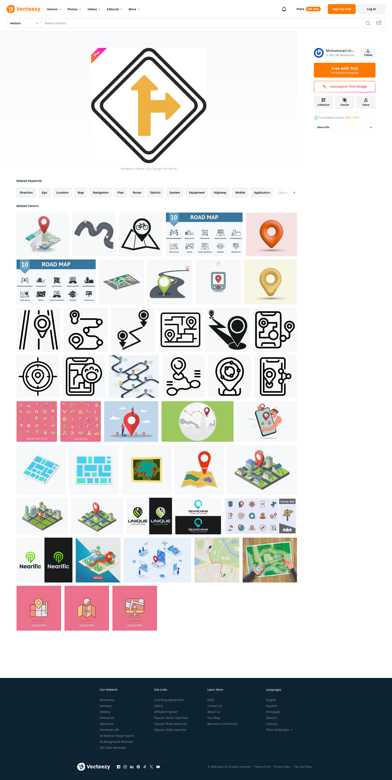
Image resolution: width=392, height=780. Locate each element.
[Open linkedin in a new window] (131, 766)
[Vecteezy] (23, 9)
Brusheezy (107, 700)
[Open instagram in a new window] (125, 766)
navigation (100, 192)
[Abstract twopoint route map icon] (133, 330)
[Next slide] (290, 193)
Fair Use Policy (303, 766)
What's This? (352, 117)
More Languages (277, 729)
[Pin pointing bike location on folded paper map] (141, 234)
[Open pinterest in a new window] (138, 766)
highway (220, 192)
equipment (197, 192)
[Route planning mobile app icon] (275, 330)
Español (271, 706)
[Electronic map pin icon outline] (229, 376)
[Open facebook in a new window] (118, 766)
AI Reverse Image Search (117, 736)
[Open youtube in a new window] (158, 766)
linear (283, 192)
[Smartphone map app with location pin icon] (84, 376)
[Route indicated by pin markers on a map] (228, 330)
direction (26, 192)
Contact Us (214, 706)
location (62, 192)
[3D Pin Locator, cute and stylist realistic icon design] (271, 234)
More (132, 9)
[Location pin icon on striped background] (38, 330)
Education (107, 724)
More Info (323, 127)
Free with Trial (344, 70)
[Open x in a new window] (151, 766)
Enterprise (107, 718)
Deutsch (271, 718)
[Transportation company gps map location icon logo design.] (149, 516)
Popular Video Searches (170, 730)
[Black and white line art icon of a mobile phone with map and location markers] (275, 376)
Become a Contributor (222, 724)
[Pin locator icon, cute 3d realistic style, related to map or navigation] (270, 282)
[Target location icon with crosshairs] (37, 376)
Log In (371, 9)
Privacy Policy (282, 766)
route (137, 192)
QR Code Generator (113, 748)
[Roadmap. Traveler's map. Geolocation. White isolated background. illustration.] (199, 469)
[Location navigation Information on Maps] (42, 234)
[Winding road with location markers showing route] (94, 234)
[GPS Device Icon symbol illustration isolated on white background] (218, 282)
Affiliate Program (165, 712)
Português (273, 712)
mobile (240, 192)
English (271, 700)
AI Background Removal (116, 742)
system (175, 192)
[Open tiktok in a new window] (145, 766)
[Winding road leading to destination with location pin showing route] (169, 282)
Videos (92, 9)
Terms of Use (262, 766)
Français (272, 724)
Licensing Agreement (169, 700)
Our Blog (213, 718)
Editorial (113, 9)
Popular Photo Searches (170, 724)
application (262, 192)
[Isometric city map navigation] (262, 469)
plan (120, 192)
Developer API (109, 730)
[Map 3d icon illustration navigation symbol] (41, 469)
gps (44, 192)
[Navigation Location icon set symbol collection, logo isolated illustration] (260, 516)
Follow (368, 55)
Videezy (105, 712)
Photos (72, 9)
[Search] (367, 23)
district (155, 192)
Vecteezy (106, 706)
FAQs (210, 700)
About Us (213, 712)
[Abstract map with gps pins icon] (180, 330)
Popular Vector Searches (171, 718)
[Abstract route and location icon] (86, 330)
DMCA (158, 706)
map (81, 192)
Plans (300, 9)
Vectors (52, 9)
